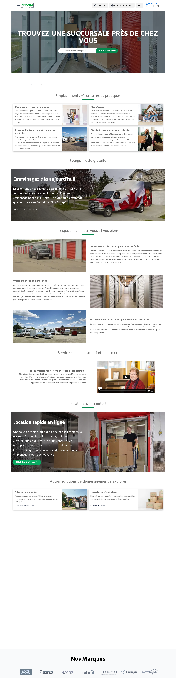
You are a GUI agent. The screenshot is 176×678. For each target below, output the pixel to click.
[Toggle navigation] (18, 5)
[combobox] (88, 50)
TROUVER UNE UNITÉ (106, 50)
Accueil (16, 85)
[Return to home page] (27, 5)
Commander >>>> (97, 505)
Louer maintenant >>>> (24, 505)
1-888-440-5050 (152, 6)
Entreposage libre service (30, 85)
